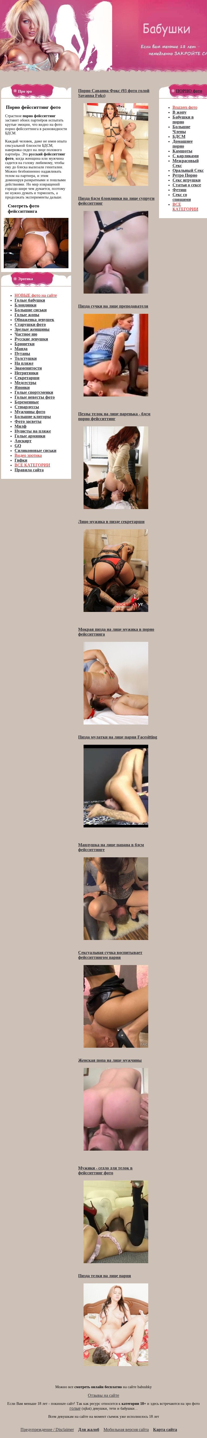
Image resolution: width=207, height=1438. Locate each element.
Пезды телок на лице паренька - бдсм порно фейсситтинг (114, 416)
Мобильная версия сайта (126, 1429)
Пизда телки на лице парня (104, 1275)
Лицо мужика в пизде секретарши (111, 521)
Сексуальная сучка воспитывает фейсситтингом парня (110, 955)
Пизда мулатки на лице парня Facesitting (117, 737)
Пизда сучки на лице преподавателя (113, 306)
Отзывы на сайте (103, 1395)
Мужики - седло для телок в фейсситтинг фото (105, 1170)
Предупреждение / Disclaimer (47, 1429)
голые (75, 1408)
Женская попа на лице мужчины (110, 1060)
